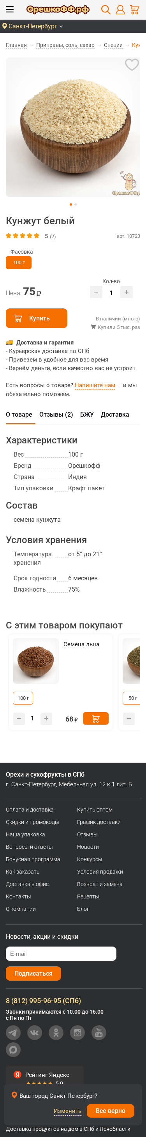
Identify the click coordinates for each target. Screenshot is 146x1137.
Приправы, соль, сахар (65, 45)
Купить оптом (95, 809)
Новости (88, 847)
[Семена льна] (36, 661)
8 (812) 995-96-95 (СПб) (43, 1001)
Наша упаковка (25, 834)
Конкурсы (89, 859)
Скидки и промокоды (32, 822)
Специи (113, 45)
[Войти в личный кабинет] (120, 9)
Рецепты (88, 896)
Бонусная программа (33, 859)
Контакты (18, 896)
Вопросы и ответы (29, 847)
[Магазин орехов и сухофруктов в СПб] (58, 11)
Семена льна (81, 644)
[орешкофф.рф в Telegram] (13, 1032)
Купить (39, 318)
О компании (21, 909)
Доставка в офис (27, 884)
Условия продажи (100, 872)
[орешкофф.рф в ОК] (56, 1032)
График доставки (99, 822)
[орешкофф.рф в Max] (13, 1049)
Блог (83, 909)
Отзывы (87, 834)
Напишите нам (95, 385)
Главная (16, 45)
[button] (71, 204)
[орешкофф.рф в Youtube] (98, 1032)
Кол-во (111, 281)
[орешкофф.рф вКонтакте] (34, 1032)
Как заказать (23, 872)
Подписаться (33, 973)
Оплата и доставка (30, 809)
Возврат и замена (100, 884)
